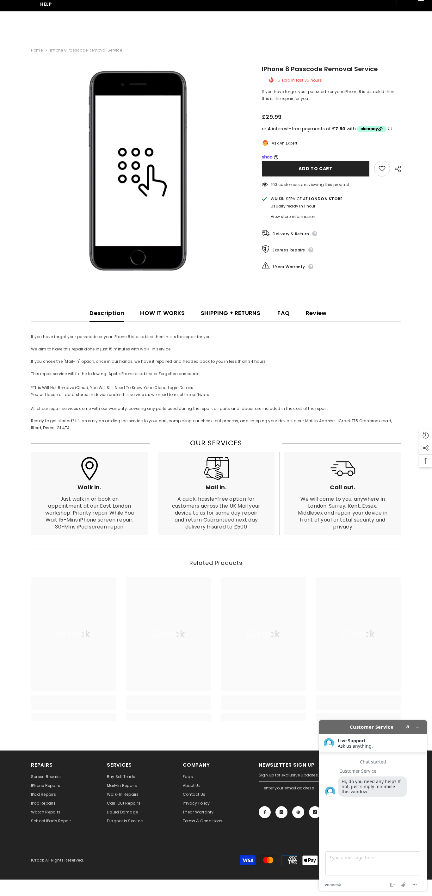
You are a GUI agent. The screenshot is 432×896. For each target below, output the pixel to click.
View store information (293, 216)
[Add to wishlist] (382, 168)
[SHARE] (395, 168)
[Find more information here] (373, 805)
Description (106, 313)
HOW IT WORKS (162, 313)
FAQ (283, 313)
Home (37, 50)
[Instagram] (281, 812)
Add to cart (316, 168)
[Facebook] (265, 812)
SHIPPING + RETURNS (230, 313)
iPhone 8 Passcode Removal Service (320, 69)
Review (316, 313)
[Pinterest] (298, 812)
